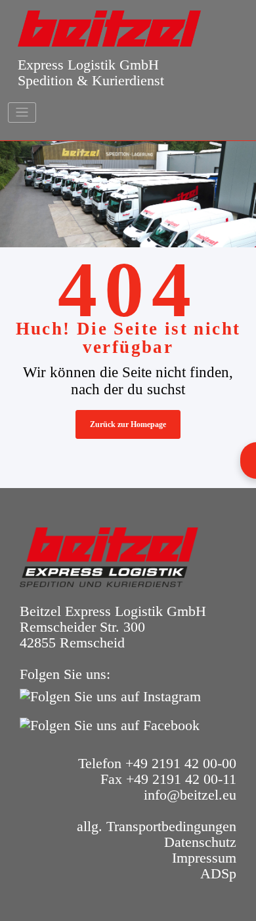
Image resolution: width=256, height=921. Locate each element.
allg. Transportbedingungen (156, 826)
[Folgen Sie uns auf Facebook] (113, 724)
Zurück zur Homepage (128, 424)
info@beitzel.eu (190, 795)
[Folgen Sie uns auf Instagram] (113, 695)
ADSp (218, 873)
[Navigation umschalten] (22, 112)
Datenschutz (200, 842)
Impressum (204, 857)
